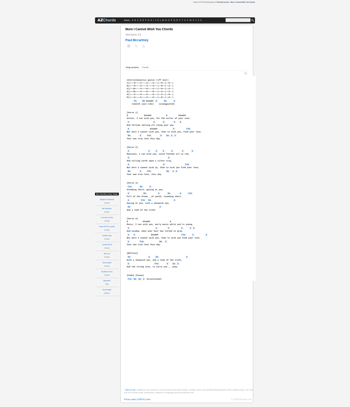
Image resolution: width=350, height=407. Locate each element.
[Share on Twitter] (136, 46)
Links (148, 399)
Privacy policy (130, 399)
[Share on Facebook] (128, 46)
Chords (145, 67)
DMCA (141, 399)
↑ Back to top (129, 390)
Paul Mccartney (136, 40)
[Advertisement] (107, 66)
